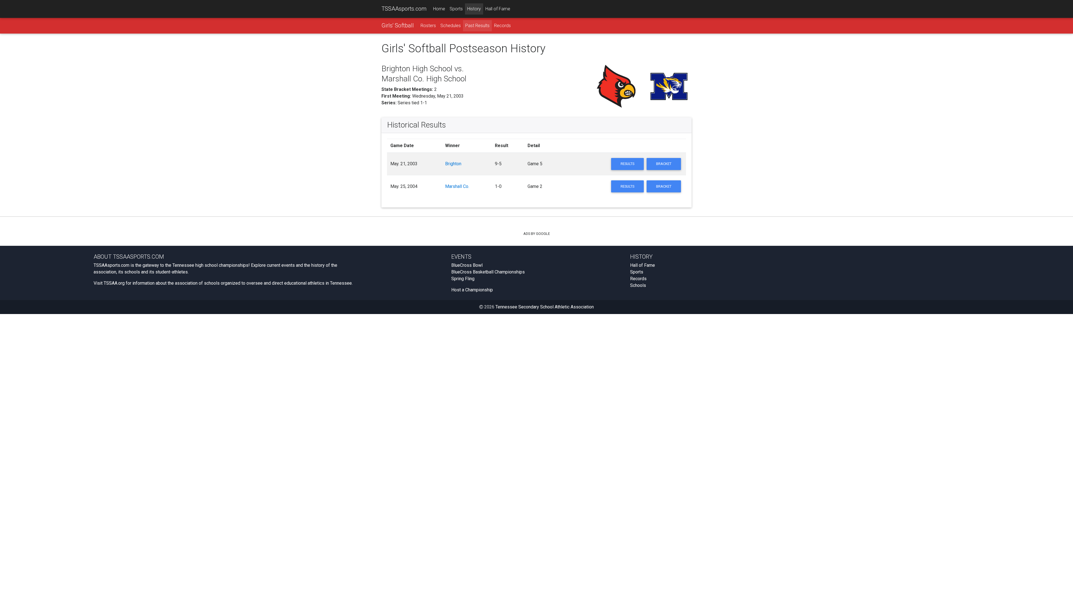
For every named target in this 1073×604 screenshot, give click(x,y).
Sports (456, 8)
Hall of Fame (497, 8)
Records (502, 25)
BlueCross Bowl (467, 265)
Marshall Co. (457, 186)
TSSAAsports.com (403, 8)
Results (627, 164)
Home (439, 8)
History (474, 8)
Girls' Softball (397, 25)
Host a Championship (472, 289)
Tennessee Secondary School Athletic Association (544, 307)
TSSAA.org (114, 283)
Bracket (663, 164)
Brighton (453, 163)
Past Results (477, 25)
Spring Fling (462, 278)
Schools (638, 285)
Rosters (428, 25)
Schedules (450, 25)
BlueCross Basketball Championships (488, 272)
